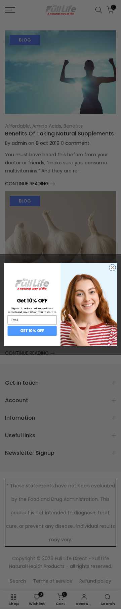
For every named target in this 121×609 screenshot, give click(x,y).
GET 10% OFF (32, 330)
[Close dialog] (112, 267)
